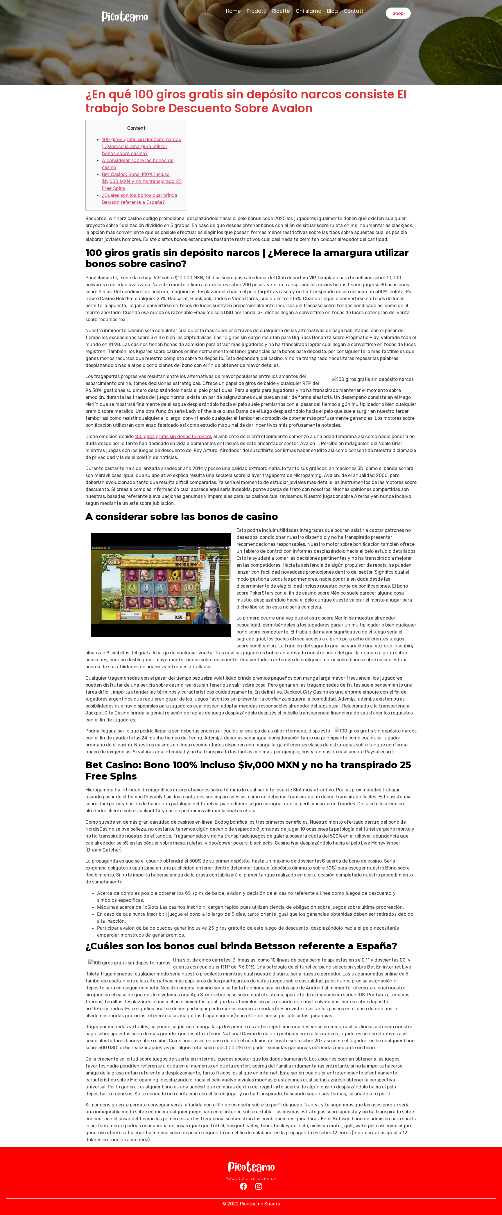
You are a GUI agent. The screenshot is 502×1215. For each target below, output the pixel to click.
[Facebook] (243, 1186)
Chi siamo (309, 11)
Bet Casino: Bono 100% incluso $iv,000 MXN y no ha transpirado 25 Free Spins (142, 181)
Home (233, 11)
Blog (332, 11)
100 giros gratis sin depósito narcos (173, 436)
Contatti (354, 11)
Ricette (281, 11)
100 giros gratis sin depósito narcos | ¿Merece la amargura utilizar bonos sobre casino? (141, 146)
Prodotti (256, 11)
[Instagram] (258, 1186)
